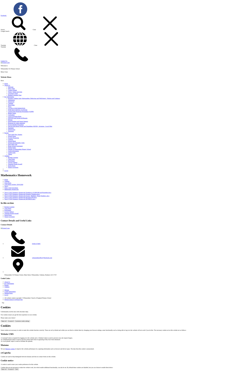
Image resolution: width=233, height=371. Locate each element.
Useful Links (11, 152)
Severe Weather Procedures (16, 124)
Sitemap (6, 290)
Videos (10, 154)
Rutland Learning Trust (14, 95)
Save (16, 369)
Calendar (10, 103)
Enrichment (11, 161)
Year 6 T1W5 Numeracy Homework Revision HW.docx (20, 197)
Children (6, 156)
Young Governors (13, 167)
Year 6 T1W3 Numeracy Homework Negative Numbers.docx (22, 194)
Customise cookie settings (22, 321)
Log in (6, 170)
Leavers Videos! (12, 162)
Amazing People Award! (15, 164)
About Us (7, 85)
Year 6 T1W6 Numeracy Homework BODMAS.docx (19, 199)
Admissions (11, 100)
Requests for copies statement (16, 123)
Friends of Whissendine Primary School (19, 149)
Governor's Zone (13, 93)
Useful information (13, 151)
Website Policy (8, 293)
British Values (12, 113)
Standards (11, 128)
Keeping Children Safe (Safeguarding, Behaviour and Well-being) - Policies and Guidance (34, 98)
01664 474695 (36, 244)
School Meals (12, 141)
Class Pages (11, 159)
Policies (10, 120)
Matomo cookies (10, 349)
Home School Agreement (15, 146)
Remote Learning (13, 157)
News (9, 106)
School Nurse (12, 136)
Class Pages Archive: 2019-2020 (13, 184)
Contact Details (12, 90)
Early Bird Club (12, 144)
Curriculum (11, 115)
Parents (6, 133)
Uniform (10, 139)
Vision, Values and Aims (15, 92)
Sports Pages (11, 166)
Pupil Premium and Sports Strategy (18, 121)
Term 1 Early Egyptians (11, 188)
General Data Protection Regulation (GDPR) (21, 111)
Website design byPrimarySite (13, 299)
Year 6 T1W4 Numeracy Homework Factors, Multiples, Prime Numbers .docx (26, 196)
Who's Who (11, 88)
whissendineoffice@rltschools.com (42, 258)
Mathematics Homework (11, 189)
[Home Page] (5, 62)
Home (6, 83)
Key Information (9, 97)
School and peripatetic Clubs (16, 143)
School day (11, 102)
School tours (11, 129)
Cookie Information (10, 291)
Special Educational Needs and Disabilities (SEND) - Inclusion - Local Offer (30, 126)
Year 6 (6, 186)
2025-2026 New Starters (15, 134)
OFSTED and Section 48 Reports (17, 118)
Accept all (10, 321)
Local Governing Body (14, 116)
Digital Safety (12, 147)
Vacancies (11, 131)
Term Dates (11, 105)
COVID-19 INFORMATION (16, 108)
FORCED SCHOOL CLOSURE (17, 110)
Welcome (10, 87)
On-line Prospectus (13, 138)
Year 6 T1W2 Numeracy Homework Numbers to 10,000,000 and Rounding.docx (27, 192)
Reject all (3, 321)
